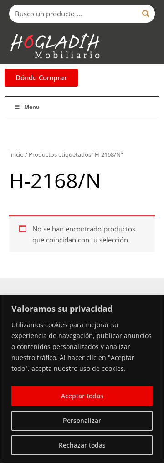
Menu (32, 107)
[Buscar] (146, 14)
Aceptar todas (82, 395)
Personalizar (82, 420)
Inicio (16, 154)
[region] (82, 379)
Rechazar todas (82, 445)
